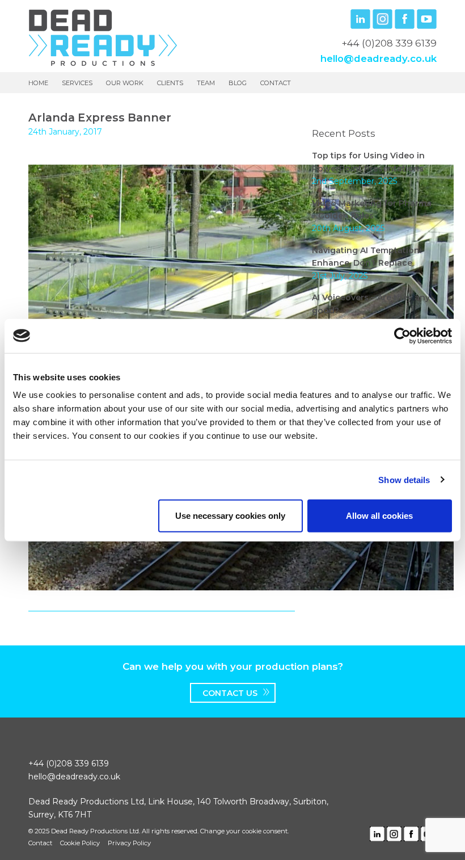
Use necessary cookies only (230, 516)
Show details (404, 479)
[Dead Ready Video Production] (102, 37)
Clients (170, 83)
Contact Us (229, 693)
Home (38, 83)
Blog (238, 83)
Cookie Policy (80, 843)
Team (206, 83)
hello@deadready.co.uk (378, 58)
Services (77, 83)
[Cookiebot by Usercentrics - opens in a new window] (402, 335)
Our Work (124, 83)
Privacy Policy (129, 843)
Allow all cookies (379, 516)
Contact (275, 83)
